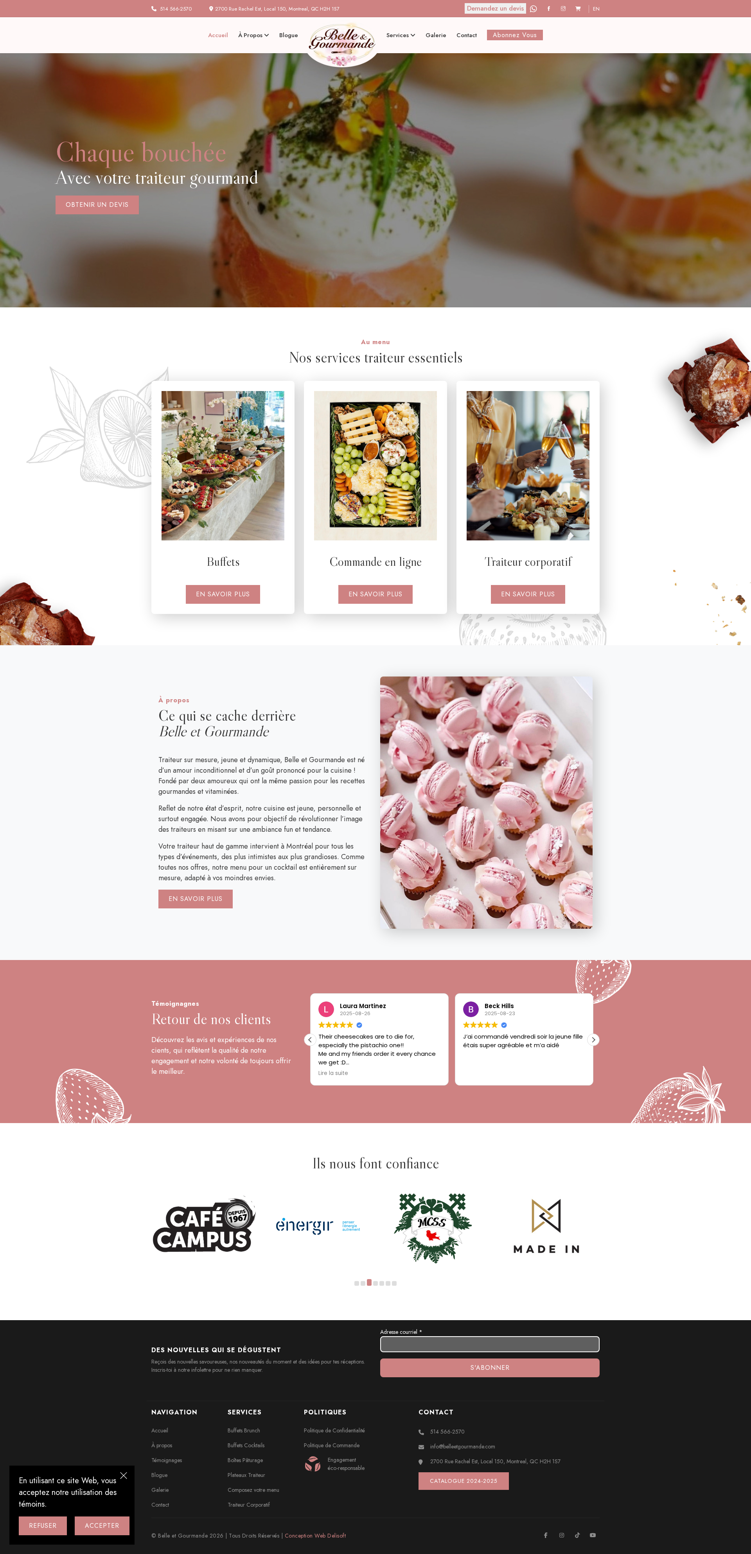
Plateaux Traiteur (246, 1475)
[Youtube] (593, 1535)
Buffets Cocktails (246, 1445)
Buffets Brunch (244, 1430)
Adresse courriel (401, 1332)
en (596, 9)
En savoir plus (223, 594)
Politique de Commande (331, 1445)
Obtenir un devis (85, 204)
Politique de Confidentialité (334, 1430)
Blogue (288, 35)
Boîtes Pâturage (245, 1460)
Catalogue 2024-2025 (464, 1481)
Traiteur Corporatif (249, 1505)
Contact (466, 35)
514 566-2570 (176, 9)
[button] (593, 1040)
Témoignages (166, 1460)
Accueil (218, 35)
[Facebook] (549, 9)
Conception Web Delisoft (315, 1536)
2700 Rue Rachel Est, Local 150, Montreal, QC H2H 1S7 (495, 1461)
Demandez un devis (495, 8)
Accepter (102, 1525)
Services (398, 35)
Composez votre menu (253, 1490)
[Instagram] (564, 9)
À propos (251, 35)
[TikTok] (577, 1535)
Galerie (436, 35)
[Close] (123, 1476)
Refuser (43, 1525)
